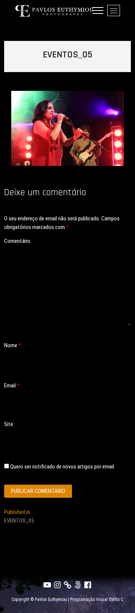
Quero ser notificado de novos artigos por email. (62, 466)
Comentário (17, 241)
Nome (12, 345)
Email (12, 385)
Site (8, 424)
